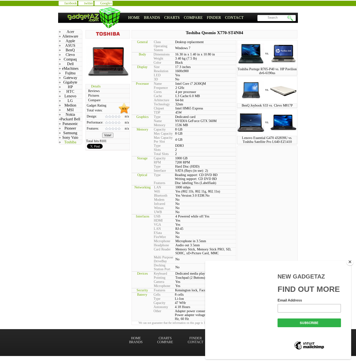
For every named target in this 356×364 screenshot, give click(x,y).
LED (157, 75)
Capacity (160, 129)
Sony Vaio (70, 137)
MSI (70, 110)
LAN (157, 187)
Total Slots (161, 154)
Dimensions (162, 54)
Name (158, 83)
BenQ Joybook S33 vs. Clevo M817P (267, 105)
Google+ (106, 3)
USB (157, 216)
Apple (70, 41)
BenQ (70, 50)
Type (157, 117)
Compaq (70, 59)
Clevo (70, 55)
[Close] (350, 261)
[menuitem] (134, 17)
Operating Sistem (160, 48)
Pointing (159, 277)
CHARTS (172, 17)
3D (156, 79)
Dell (70, 64)
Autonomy (161, 307)
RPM (157, 162)
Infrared (159, 204)
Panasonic (70, 124)
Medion (70, 105)
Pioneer (70, 128)
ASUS (70, 45)
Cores (158, 92)
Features (159, 183)
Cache (158, 96)
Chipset (159, 108)
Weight (158, 58)
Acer (70, 32)
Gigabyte (70, 82)
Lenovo (70, 96)
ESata (158, 233)
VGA (157, 224)
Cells (157, 294)
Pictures (93, 95)
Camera (159, 282)
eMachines (70, 68)
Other (157, 311)
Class (157, 42)
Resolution (161, 71)
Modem (159, 199)
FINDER (214, 17)
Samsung (70, 133)
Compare (94, 100)
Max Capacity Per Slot (163, 139)
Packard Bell (70, 119)
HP (70, 87)
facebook (70, 3)
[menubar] (186, 17)
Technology (162, 104)
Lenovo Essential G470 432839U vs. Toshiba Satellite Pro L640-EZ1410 (267, 140)
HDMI (158, 220)
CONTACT (234, 17)
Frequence (161, 88)
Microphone (162, 241)
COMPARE (193, 17)
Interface (160, 170)
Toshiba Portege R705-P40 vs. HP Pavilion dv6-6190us (267, 71)
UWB (158, 212)
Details (96, 86)
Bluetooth (160, 195)
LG (70, 101)
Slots (157, 150)
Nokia (70, 114)
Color (157, 62)
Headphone (161, 245)
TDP (157, 112)
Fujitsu (70, 73)
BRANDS (152, 17)
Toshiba (70, 142)
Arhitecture (161, 100)
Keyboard (160, 273)
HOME (134, 17)
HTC (70, 91)
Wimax (159, 208)
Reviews (94, 91)
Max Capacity (163, 133)
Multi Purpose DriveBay (163, 259)
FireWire (160, 237)
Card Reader (162, 249)
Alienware (70, 36)
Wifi (157, 191)
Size (157, 67)
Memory (159, 125)
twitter (88, 3)
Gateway (70, 78)
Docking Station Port (162, 267)
